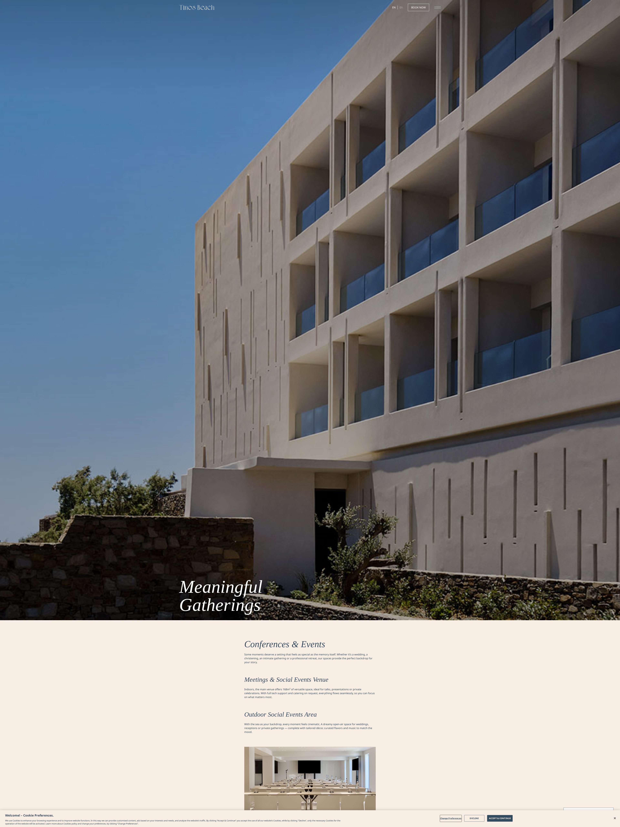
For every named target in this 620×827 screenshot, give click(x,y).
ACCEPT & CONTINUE (500, 818)
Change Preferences (450, 818)
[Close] (614, 818)
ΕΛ (401, 7)
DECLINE (474, 818)
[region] (310, 818)
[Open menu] (437, 7)
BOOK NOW (418, 7)
